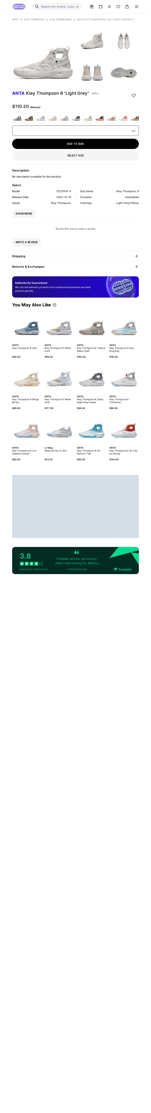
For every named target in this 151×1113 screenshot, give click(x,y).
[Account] (109, 6)
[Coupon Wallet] (100, 6)
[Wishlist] (118, 6)
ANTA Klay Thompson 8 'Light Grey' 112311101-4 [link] (105, 19)
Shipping (18, 256)
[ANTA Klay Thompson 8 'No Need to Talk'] (91, 428)
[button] (54, 305)
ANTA (15, 19)
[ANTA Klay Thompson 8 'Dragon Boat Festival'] (135, 117)
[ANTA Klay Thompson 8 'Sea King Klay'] (124, 325)
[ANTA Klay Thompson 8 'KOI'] (111, 117)
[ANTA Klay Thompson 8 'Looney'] (88, 117)
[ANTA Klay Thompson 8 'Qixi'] (27, 325)
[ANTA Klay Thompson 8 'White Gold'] (64, 117)
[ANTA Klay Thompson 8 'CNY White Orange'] (123, 117)
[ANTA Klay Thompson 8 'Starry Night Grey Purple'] (91, 376)
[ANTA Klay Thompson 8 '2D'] (29, 117)
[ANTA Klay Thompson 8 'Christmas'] (41, 117)
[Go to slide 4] (28, 393)
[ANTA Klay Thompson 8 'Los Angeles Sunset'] (27, 428)
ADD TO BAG (75, 143)
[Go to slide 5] (29, 393)
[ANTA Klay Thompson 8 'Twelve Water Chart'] (91, 325)
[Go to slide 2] (25, 393)
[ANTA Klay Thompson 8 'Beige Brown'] (53, 117)
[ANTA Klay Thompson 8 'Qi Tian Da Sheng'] (124, 428)
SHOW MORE (23, 213)
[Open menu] (136, 6)
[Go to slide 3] (58, 393)
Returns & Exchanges (28, 266)
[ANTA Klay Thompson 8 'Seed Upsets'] (76, 117)
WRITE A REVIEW (26, 242)
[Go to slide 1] (55, 393)
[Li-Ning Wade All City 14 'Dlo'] (59, 428)
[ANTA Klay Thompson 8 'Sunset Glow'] (100, 117)
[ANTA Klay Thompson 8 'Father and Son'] (17, 117)
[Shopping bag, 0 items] (127, 6)
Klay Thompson (34, 19)
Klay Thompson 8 (60, 19)
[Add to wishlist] (134, 95)
